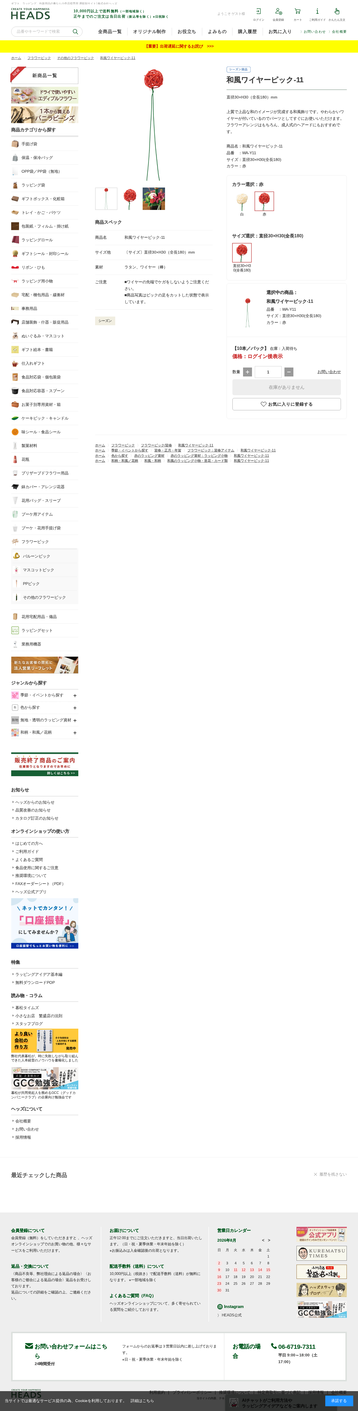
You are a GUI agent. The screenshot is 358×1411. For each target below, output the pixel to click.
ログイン (258, 19)
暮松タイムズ (27, 1007)
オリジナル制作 (149, 31)
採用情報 (23, 1137)
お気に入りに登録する (290, 404)
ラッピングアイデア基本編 (38, 974)
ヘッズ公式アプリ (31, 892)
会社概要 (339, 32)
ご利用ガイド (317, 19)
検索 (75, 31)
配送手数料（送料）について (137, 1266)
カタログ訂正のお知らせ (36, 818)
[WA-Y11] (106, 199)
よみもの (217, 31)
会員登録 (278, 19)
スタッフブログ (29, 1023)
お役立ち (187, 31)
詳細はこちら (142, 1400)
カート (298, 19)
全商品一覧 (110, 31)
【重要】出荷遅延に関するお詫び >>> (179, 46)
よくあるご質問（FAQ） (133, 1295)
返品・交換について (30, 1266)
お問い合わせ (315, 32)
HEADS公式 (232, 1315)
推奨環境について (31, 875)
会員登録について (28, 1230)
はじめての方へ (29, 843)
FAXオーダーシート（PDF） (40, 883)
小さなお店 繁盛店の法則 (38, 1016)
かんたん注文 (337, 19)
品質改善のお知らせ (33, 810)
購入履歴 (247, 31)
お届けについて (124, 1230)
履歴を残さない (333, 1174)
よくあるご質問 (29, 859)
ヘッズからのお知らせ (35, 802)
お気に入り (280, 31)
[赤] (154, 125)
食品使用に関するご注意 (36, 867)
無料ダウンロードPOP (35, 982)
